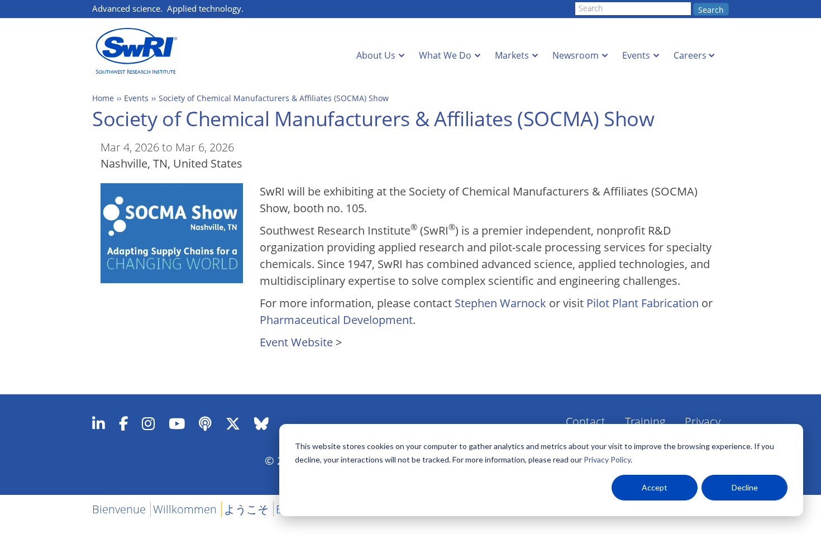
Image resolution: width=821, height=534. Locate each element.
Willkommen (185, 509)
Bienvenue (119, 509)
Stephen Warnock (500, 303)
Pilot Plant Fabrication (642, 303)
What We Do (445, 55)
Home (103, 98)
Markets (512, 55)
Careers (690, 55)
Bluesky (261, 423)
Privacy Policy (607, 459)
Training (645, 421)
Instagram (148, 423)
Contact (585, 421)
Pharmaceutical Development (336, 319)
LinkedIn (98, 423)
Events (636, 55)
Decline (745, 487)
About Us (375, 55)
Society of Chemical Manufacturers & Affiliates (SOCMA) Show (274, 98)
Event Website (296, 342)
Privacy (702, 421)
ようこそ (246, 509)
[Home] (139, 51)
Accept (654, 487)
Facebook (123, 423)
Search (711, 9)
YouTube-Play (177, 423)
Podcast (205, 423)
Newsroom (575, 55)
